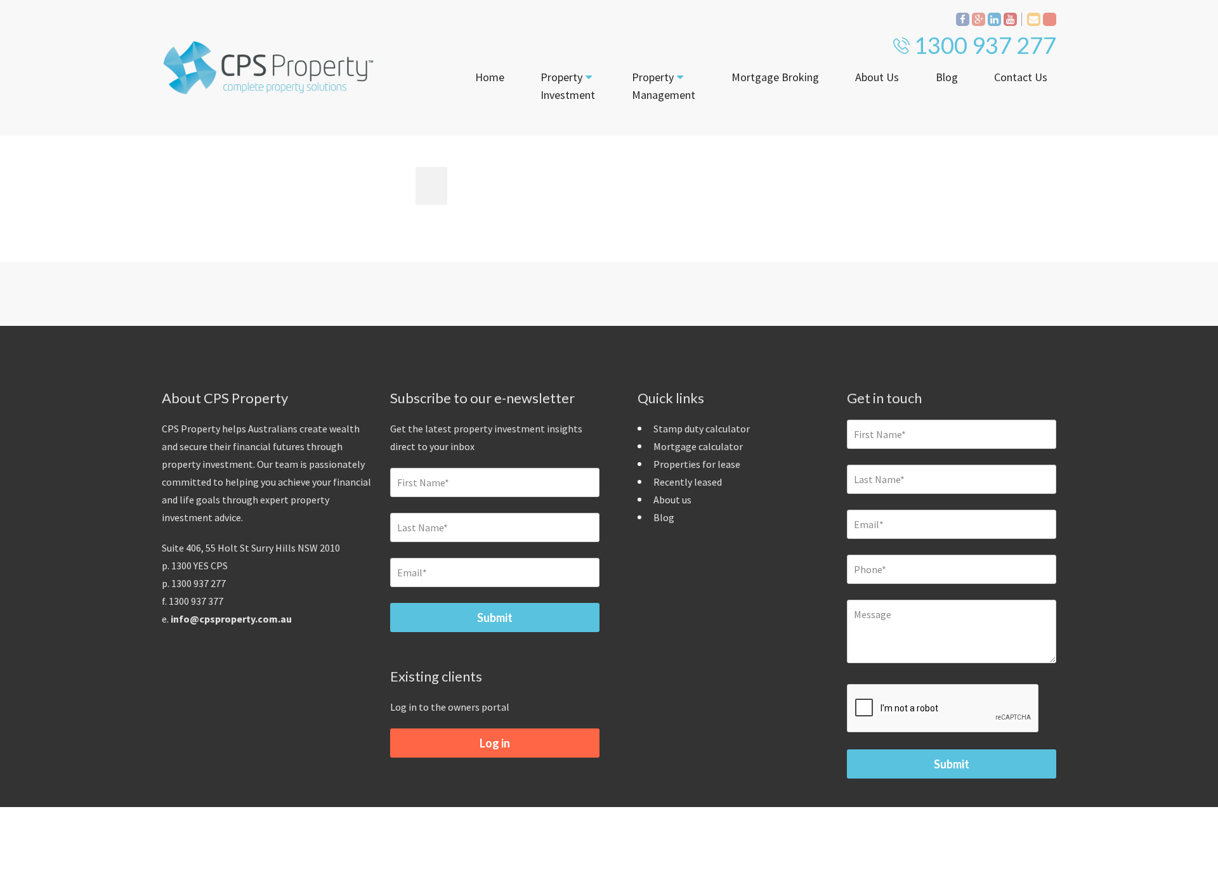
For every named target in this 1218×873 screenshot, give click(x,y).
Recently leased (687, 481)
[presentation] (943, 709)
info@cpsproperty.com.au (231, 618)
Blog (947, 77)
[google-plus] (978, 19)
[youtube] (1010, 19)
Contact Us (1020, 77)
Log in (495, 743)
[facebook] (962, 19)
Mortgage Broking (775, 77)
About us (672, 499)
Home (489, 77)
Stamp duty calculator (701, 428)
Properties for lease (696, 464)
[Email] (1033, 19)
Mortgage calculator (698, 446)
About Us (877, 77)
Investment (567, 86)
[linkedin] (994, 19)
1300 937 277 (985, 45)
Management (663, 86)
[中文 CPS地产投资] (1049, 19)
